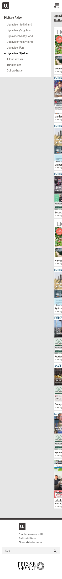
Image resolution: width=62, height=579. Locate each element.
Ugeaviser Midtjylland (20, 36)
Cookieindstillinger (27, 538)
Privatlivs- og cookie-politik (31, 534)
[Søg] (55, 550)
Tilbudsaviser (15, 59)
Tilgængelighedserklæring (31, 542)
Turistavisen (14, 64)
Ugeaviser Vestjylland (20, 41)
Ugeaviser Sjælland (18, 53)
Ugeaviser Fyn (15, 47)
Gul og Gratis (15, 70)
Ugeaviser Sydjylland (19, 24)
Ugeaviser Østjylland (19, 30)
